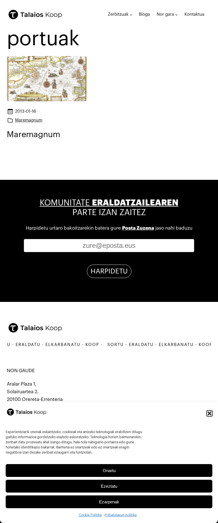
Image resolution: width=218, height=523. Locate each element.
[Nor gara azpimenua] (176, 14)
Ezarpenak (109, 501)
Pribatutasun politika (120, 515)
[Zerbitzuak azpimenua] (131, 14)
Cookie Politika (90, 515)
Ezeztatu (109, 486)
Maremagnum (28, 120)
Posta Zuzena (138, 228)
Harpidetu (109, 271)
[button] (209, 413)
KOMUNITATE (109, 203)
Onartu (109, 470)
